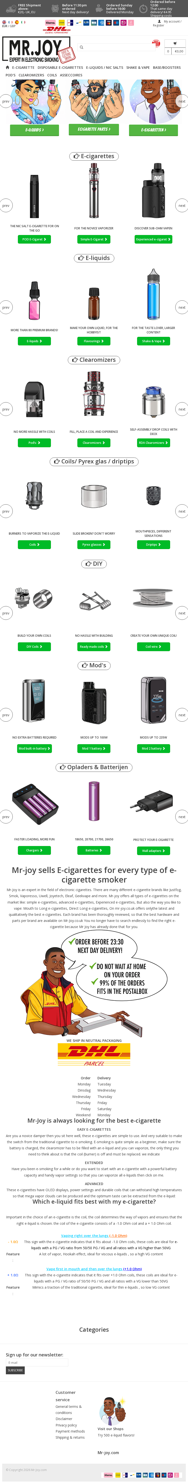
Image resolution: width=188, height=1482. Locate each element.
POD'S (10, 75)
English (4, 22)
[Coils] (34, 496)
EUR (5, 26)
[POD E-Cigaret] (34, 190)
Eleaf (69, 896)
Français (10, 22)
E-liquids (97, 258)
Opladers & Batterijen (97, 767)
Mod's (97, 665)
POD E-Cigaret (33, 239)
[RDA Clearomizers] (153, 394)
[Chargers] (34, 801)
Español (17, 22)
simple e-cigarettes (42, 902)
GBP (13, 26)
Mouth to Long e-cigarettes (45, 908)
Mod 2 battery (152, 748)
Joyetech (56, 896)
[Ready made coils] (94, 598)
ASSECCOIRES (71, 75)
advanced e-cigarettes (76, 902)
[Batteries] (94, 801)
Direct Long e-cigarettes (88, 908)
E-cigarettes (97, 156)
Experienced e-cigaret (152, 239)
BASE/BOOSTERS (167, 67)
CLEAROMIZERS (31, 75)
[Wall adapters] (153, 802)
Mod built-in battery (33, 748)
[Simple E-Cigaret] (94, 190)
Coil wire (152, 647)
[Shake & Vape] (153, 292)
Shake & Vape (152, 341)
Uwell (43, 896)
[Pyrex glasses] (94, 496)
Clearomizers (97, 360)
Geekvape (83, 896)
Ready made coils (92, 647)
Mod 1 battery (92, 748)
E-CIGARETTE (23, 67)
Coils (33, 544)
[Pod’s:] (34, 394)
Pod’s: (33, 443)
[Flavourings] (94, 292)
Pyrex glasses (92, 544)
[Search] (79, 47)
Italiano (23, 22)
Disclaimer (64, 1418)
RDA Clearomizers (152, 443)
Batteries (92, 850)
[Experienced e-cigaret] (153, 190)
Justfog (175, 889)
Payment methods (70, 1431)
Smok (13, 896)
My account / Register (167, 23)
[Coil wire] (153, 598)
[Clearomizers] (94, 394)
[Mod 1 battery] (94, 699)
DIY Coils (33, 647)
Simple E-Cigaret (92, 239)
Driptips (152, 544)
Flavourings (92, 341)
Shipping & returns (70, 1437)
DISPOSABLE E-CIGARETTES (60, 67)
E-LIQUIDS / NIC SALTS (104, 67)
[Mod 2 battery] (153, 699)
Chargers (33, 850)
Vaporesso (28, 896)
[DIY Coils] (34, 598)
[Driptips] (153, 496)
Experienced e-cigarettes (115, 902)
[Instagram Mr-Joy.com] (178, 1355)
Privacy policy (66, 1425)
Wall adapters (152, 851)
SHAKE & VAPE (138, 67)
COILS (52, 75)
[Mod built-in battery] (34, 699)
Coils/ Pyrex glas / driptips (97, 461)
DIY (97, 563)
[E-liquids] (34, 292)
